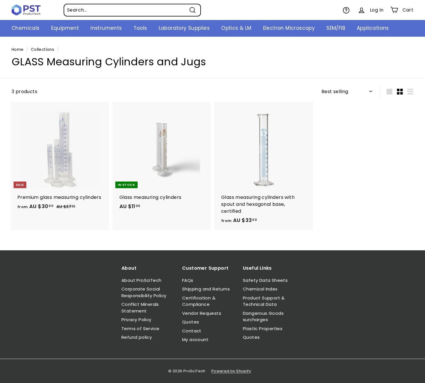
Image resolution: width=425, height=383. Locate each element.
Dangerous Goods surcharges (263, 316)
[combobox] (132, 10)
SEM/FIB (335, 28)
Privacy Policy (136, 320)
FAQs (187, 280)
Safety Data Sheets (265, 280)
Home (18, 49)
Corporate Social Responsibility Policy (143, 292)
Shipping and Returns (206, 289)
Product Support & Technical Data (264, 301)
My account (195, 339)
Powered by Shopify (231, 371)
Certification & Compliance (198, 301)
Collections (42, 49)
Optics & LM (236, 28)
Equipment (65, 28)
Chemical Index (260, 289)
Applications (373, 28)
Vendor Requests (201, 313)
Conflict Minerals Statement (140, 307)
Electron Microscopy (289, 28)
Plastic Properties (262, 328)
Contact (192, 331)
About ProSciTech (141, 280)
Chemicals (26, 28)
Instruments (106, 28)
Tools (140, 28)
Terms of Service (140, 328)
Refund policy (136, 337)
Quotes (190, 322)
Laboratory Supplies (184, 28)
